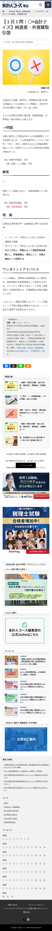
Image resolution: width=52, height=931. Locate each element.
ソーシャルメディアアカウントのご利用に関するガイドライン (26, 908)
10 (36, 847)
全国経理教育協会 (10, 822)
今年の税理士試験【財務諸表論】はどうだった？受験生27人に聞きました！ (33, 699)
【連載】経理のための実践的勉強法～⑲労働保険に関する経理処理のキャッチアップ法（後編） (33, 661)
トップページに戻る (25, 465)
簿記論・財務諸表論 (27, 42)
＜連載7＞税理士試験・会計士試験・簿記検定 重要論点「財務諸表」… (33, 385)
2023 (4, 860)
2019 (4, 893)
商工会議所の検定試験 (11, 810)
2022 (4, 868)
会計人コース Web (24, 927)
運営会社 (26, 912)
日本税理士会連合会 (10, 814)
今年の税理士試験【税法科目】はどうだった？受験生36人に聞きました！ (33, 686)
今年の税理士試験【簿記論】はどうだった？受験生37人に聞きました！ (33, 711)
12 (44, 847)
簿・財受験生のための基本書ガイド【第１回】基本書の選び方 (33, 438)
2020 (4, 885)
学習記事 (17, 42)
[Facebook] (6, 366)
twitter (24, 919)
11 (40, 847)
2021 (4, 876)
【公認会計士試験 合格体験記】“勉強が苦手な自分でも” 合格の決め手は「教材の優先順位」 (16, 455)
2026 (4, 835)
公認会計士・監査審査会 (12, 807)
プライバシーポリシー (36, 905)
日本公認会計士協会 (10, 818)
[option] (26, 486)
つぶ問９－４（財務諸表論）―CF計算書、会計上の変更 (33, 397)
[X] (13, 366)
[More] (28, 366)
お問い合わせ (12, 905)
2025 (4, 844)
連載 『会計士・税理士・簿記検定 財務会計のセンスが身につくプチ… (33, 413)
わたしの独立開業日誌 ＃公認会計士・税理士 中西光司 (33, 673)
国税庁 (6, 803)
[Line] (20, 366)
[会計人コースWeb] (15, 6)
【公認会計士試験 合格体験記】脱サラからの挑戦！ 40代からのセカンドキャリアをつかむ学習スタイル (36, 455)
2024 (4, 852)
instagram (28, 919)
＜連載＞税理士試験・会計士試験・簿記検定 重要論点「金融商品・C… (33, 426)
